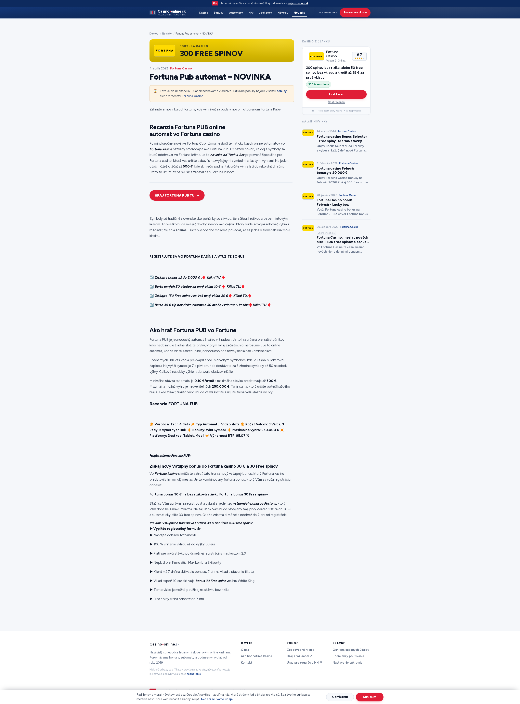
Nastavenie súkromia (347, 662)
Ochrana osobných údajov (351, 650)
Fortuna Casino (192, 96)
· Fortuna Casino (180, 68)
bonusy (281, 91)
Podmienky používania (348, 656)
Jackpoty (265, 12)
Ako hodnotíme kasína (256, 656)
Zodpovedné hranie (300, 650)
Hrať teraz (336, 94)
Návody (282, 12)
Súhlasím (369, 697)
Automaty (236, 12)
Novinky (299, 12)
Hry (251, 12)
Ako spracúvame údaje (217, 699)
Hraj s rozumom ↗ (300, 656)
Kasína (203, 12)
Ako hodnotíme (327, 12)
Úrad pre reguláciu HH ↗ (304, 662)
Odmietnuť (340, 697)
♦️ (250, 305)
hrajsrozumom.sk (298, 3)
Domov (154, 33)
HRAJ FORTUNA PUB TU (174, 195)
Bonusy (218, 12)
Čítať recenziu (336, 102)
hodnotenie (194, 673)
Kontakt (246, 662)
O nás (245, 650)
